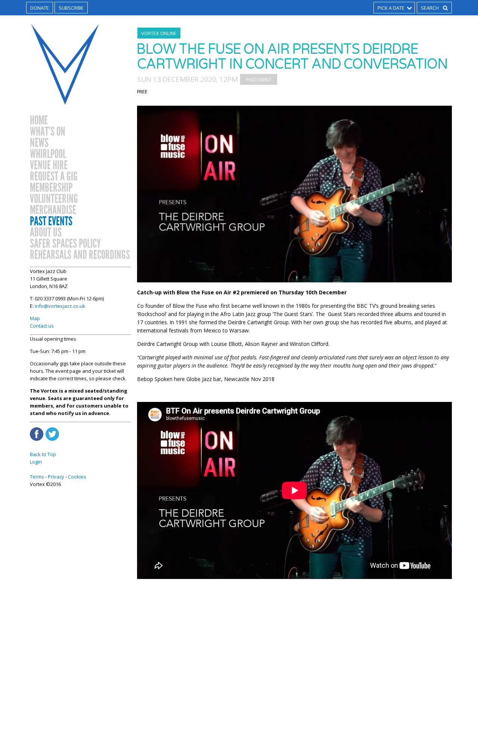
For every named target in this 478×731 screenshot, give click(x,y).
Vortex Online (159, 33)
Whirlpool (48, 154)
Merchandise (53, 210)
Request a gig (54, 176)
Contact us (42, 325)
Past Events (51, 221)
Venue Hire (49, 165)
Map (35, 318)
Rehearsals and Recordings (80, 255)
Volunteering (54, 199)
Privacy (56, 476)
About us (46, 232)
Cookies (77, 476)
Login (36, 461)
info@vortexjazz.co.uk (60, 306)
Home (39, 120)
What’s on (47, 131)
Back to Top (43, 454)
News (39, 143)
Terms (37, 476)
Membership (51, 187)
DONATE (39, 7)
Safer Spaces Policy (65, 244)
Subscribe (71, 7)
